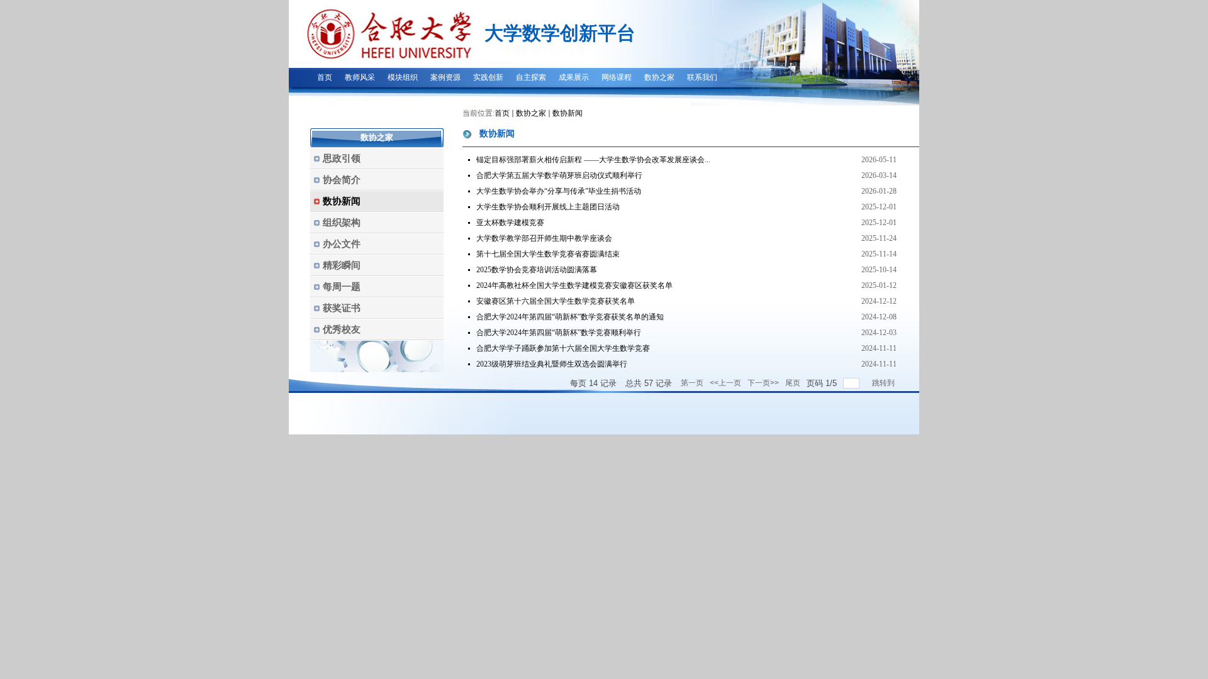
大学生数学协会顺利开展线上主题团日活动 (548, 206)
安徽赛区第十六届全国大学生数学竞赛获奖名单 (555, 301)
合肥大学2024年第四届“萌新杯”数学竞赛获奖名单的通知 (570, 316)
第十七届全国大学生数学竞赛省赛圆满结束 (548, 254)
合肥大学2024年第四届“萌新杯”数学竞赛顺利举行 (558, 332)
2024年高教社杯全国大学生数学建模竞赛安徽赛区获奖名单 (574, 285)
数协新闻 (567, 113)
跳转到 (884, 382)
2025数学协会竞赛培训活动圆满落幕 (536, 269)
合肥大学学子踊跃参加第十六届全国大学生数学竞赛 (563, 348)
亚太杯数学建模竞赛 (510, 222)
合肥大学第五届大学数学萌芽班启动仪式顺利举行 (559, 175)
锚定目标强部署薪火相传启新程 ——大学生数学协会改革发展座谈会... (593, 159)
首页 (502, 113)
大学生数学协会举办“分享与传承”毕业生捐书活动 (558, 191)
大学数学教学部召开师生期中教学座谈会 (544, 238)
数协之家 (531, 113)
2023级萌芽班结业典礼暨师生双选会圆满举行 (551, 364)
